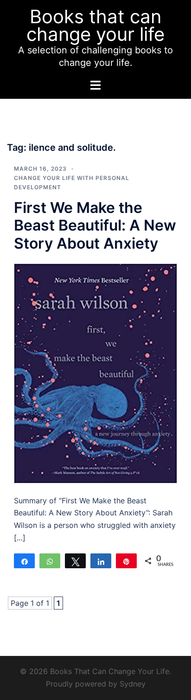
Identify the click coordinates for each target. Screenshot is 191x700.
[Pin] (126, 561)
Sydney (133, 683)
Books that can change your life (95, 25)
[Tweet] (75, 561)
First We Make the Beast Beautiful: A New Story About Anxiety (95, 225)
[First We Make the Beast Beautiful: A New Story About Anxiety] (95, 372)
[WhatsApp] (50, 561)
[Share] (24, 561)
